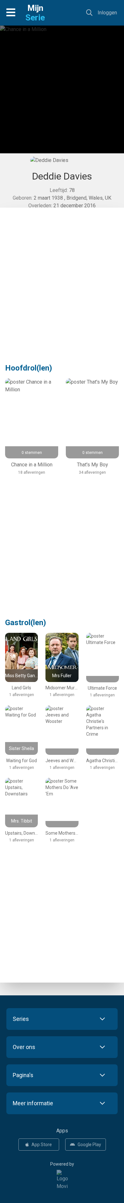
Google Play (89, 1144)
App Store (41, 1144)
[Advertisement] (62, 94)
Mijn (35, 12)
